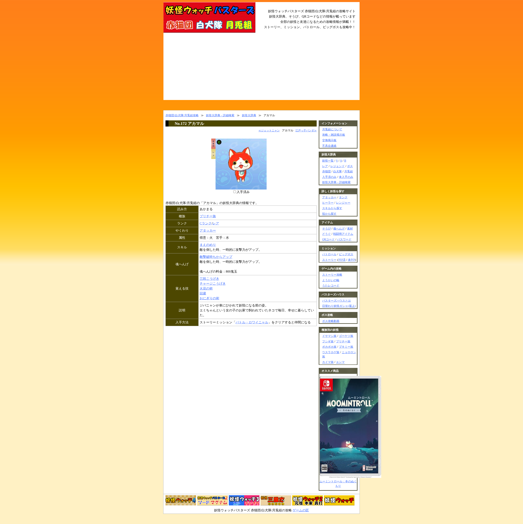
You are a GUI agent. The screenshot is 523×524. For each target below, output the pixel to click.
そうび (326, 228)
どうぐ (326, 233)
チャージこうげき (213, 283)
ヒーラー (328, 202)
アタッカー (208, 230)
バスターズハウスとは (336, 300)
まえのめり (208, 244)
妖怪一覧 (328, 160)
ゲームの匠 (301, 510)
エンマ (340, 362)
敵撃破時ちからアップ (216, 257)
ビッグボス (346, 254)
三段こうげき (209, 278)
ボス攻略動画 (330, 321)
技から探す (329, 213)
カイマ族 (328, 362)
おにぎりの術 (209, 298)
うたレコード (330, 285)
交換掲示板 (329, 140)
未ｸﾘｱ (351, 259)
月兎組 (348, 171)
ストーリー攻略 (332, 274)
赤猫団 (326, 171)
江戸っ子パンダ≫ (306, 130)
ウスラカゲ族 (330, 352)
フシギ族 (328, 341)
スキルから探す (332, 208)
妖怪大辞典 (249, 115)
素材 (350, 228)
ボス (350, 166)
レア (215, 223)
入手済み (243, 192)
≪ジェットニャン (269, 130)
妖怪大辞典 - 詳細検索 (220, 115)
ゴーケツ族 (346, 335)
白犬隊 (337, 171)
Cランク (206, 223)
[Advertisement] (261, 69)
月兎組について (332, 129)
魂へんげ (339, 228)
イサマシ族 (329, 335)
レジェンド (337, 166)
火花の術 (206, 288)
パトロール (329, 254)
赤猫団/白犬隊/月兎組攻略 (182, 115)
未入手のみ (346, 177)
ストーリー (329, 259)
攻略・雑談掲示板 (333, 134)
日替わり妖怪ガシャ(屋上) (339, 306)
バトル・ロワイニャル (252, 322)
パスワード (344, 239)
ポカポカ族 (329, 346)
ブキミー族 (346, 346)
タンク (343, 197)
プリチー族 (208, 216)
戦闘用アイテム (343, 233)
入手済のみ (329, 177)
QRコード (328, 239)
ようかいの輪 (330, 280)
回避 (203, 293)
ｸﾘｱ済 (341, 259)
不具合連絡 (329, 145)
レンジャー (343, 202)
